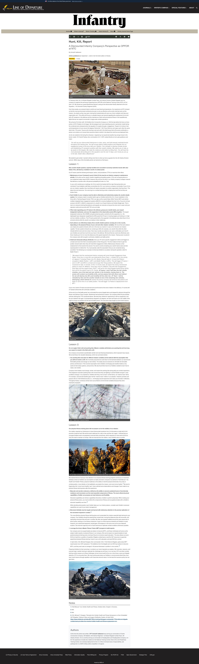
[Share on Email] (128, 37)
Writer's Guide (78, 31)
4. (70, 615)
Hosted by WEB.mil (99, 662)
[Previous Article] (70, 37)
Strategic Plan (143, 655)
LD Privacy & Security (12, 655)
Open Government (131, 655)
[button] (77, 1)
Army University (43, 655)
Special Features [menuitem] (179, 8)
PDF (88, 37)
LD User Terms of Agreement (28, 655)
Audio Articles (103, 31)
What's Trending (90, 31)
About (112, 31)
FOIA (122, 655)
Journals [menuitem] (147, 8)
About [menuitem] (191, 8)
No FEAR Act (114, 655)
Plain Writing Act (91, 655)
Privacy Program (103, 655)
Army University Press (56, 655)
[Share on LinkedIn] (124, 37)
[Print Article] (82, 37)
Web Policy (68, 655)
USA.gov (152, 655)
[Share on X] (120, 37)
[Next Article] (78, 37)
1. (70, 607)
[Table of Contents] (74, 37)
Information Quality (79, 655)
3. (70, 612)
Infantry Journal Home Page (125, 31)
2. (70, 609)
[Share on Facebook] (116, 37)
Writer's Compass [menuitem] (161, 8)
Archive (68, 31)
